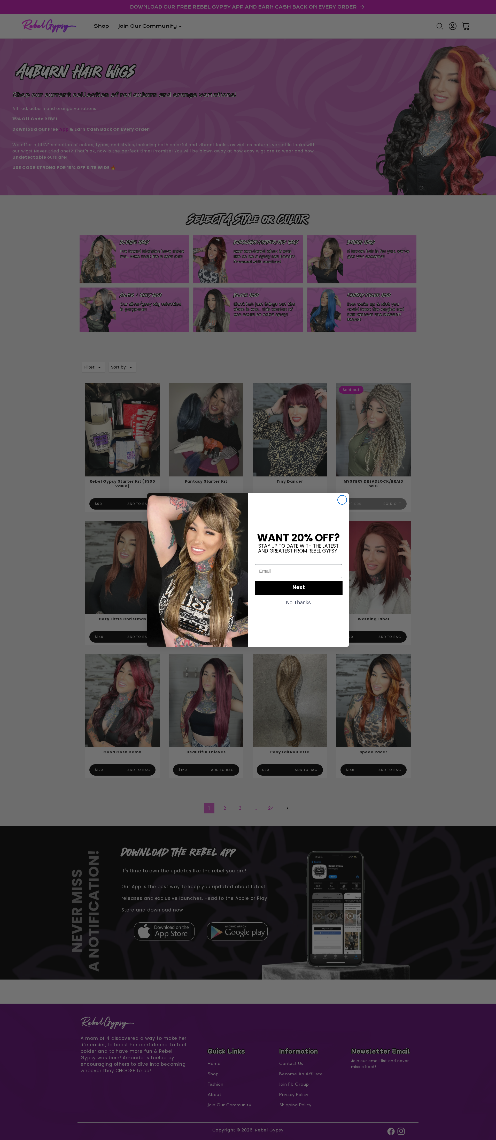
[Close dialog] (342, 499)
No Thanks (298, 602)
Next (298, 587)
